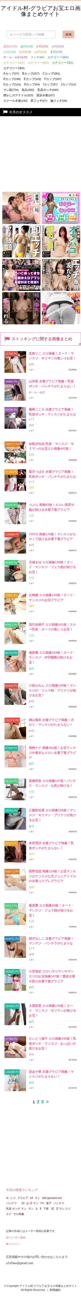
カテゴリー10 (58, 57)
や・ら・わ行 (15, 57)
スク (8, 1214)
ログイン (14, 1244)
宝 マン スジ (63, 1208)
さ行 (58, 46)
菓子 (49, 1203)
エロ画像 (18, 1214)
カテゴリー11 (14, 62)
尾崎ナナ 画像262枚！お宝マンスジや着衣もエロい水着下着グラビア (52, 752)
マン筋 (11, 90)
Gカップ (12, 84)
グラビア (22, 1198)
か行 (42, 46)
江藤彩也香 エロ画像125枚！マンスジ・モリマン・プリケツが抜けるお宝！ (52, 815)
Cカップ (51, 73)
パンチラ (13, 1203)
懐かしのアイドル (18, 95)
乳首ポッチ (47, 90)
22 (23, 1203)
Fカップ (52, 79)
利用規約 (55, 1290)
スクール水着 (15, 100)
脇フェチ (58, 100)
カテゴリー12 (38, 62)
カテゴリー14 (14, 68)
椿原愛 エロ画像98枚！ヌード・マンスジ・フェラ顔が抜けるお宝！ (51, 910)
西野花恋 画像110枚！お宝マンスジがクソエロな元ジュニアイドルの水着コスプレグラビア (52, 876)
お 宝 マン (32, 1203)
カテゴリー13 (62, 62)
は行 (40, 51)
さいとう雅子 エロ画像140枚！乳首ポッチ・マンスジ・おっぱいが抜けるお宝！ (52, 1043)
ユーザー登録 (17, 1237)
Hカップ (32, 84)
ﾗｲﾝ (42, 1203)
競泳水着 (45, 95)
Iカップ (50, 84)
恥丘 (28, 90)
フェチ (37, 57)
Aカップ (11, 73)
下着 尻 (48, 1208)
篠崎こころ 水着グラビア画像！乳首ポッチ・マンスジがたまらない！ (52, 414)
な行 (25, 51)
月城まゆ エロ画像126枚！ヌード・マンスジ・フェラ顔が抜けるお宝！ (52, 567)
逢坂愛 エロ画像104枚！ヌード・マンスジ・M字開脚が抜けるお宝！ (52, 657)
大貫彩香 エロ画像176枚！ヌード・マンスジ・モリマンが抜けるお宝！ (52, 1010)
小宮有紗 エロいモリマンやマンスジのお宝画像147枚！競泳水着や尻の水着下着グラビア (52, 976)
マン (31, 1208)
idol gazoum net (52, 1198)
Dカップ (12, 79)
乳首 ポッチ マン (16, 1208)
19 (31, 1198)
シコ (13, 1198)
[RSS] (80, 343)
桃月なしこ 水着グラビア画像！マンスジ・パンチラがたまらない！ (51, 943)
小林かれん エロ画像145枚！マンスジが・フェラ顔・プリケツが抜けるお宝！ (52, 690)
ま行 (56, 51)
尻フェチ (39, 100)
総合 (10, 46)
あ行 (26, 46)
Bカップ (31, 73)
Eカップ (32, 79)
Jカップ (68, 84)
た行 (9, 51)
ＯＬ (37, 1198)
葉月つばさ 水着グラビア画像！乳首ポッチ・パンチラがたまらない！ (52, 476)
